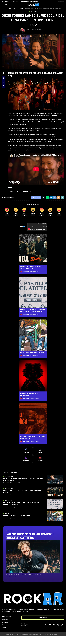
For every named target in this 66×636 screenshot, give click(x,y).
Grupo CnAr (54, 609)
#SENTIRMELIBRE (27, 191)
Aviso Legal (9, 634)
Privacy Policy (24, 1)
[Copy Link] (36, 25)
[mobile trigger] (3, 5)
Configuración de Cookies (50, 634)
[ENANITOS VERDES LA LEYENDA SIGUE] (33, 335)
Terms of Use (34, 1)
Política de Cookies (35, 634)
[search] (63, 4)
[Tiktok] (62, 624)
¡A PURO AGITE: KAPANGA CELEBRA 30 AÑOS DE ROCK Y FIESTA (32, 267)
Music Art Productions (43, 609)
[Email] (58, 197)
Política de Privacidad (21, 634)
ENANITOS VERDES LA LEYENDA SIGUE (32, 352)
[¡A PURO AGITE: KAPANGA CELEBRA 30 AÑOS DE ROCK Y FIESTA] (33, 249)
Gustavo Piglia (30, 29)
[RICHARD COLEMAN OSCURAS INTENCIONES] (33, 375)
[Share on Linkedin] (51, 197)
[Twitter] (40, 451)
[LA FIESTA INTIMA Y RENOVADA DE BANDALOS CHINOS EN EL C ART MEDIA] (33, 556)
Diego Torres (25, 135)
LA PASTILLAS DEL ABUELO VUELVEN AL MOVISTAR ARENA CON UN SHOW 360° (33, 310)
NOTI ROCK (8, 513)
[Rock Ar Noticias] (33, 4)
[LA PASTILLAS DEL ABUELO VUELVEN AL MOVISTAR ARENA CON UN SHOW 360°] (33, 292)
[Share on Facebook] (30, 25)
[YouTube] (50, 624)
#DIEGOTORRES (18, 191)
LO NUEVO (34, 11)
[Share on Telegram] (55, 197)
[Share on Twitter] (33, 25)
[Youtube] (40, 459)
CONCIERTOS (11, 530)
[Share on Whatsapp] (47, 197)
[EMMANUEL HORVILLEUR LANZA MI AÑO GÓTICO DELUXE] (33, 418)
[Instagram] (26, 459)
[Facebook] (26, 451)
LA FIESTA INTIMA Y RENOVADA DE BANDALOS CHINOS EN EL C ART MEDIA (29, 536)
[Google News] (54, 624)
